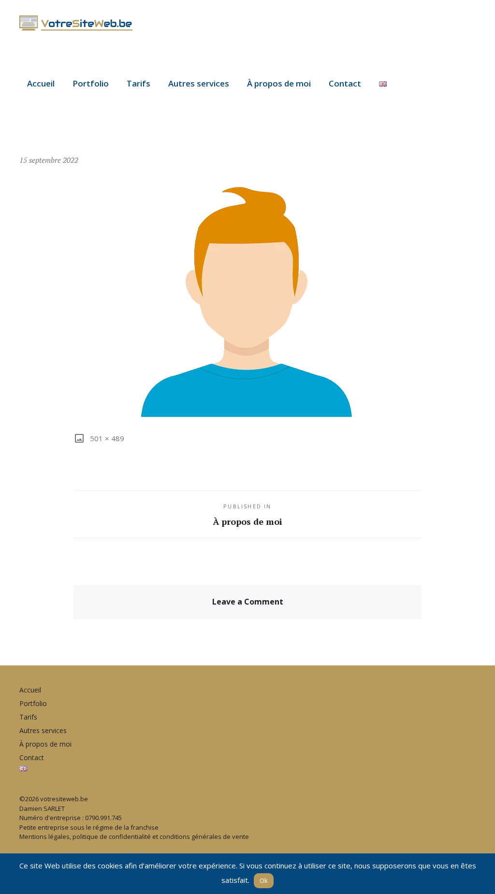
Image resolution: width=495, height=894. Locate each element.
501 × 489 (106, 438)
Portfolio (91, 83)
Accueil (41, 83)
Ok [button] (264, 880)
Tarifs (138, 83)
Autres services (198, 83)
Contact (345, 83)
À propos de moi (279, 83)
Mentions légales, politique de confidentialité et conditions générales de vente (134, 836)
